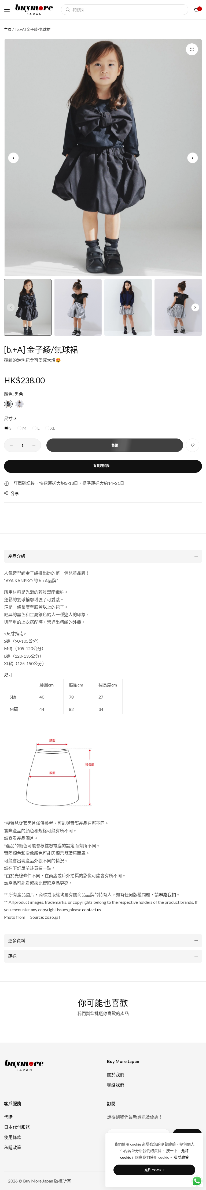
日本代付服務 (17, 1127)
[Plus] (34, 445)
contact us (91, 909)
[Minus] (11, 445)
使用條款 (12, 1137)
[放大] (192, 49)
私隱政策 (12, 1147)
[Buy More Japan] (34, 9)
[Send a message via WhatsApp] (197, 1181)
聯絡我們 (167, 894)
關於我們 (115, 1074)
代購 (8, 1116)
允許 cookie (154, 1170)
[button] (192, 157)
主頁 (8, 29)
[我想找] (66, 9)
